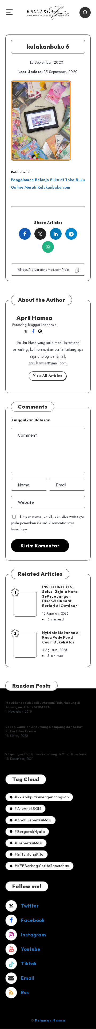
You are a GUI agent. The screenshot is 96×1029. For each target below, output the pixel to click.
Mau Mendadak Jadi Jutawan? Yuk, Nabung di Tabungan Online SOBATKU (42, 705)
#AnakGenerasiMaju (32, 820)
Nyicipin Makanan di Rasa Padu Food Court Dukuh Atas (61, 637)
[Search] (85, 12)
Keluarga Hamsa (50, 1020)
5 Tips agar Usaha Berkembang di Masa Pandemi (45, 754)
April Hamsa (34, 318)
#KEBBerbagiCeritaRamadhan (41, 865)
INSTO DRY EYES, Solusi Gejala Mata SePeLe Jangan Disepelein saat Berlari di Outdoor (60, 596)
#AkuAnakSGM (27, 808)
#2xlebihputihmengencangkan (41, 797)
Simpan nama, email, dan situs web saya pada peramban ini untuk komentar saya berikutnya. (47, 523)
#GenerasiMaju (28, 843)
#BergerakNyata (29, 831)
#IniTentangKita (28, 854)
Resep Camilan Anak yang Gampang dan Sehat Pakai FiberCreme (44, 729)
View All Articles (47, 375)
